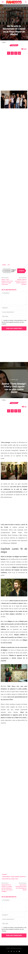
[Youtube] (19, 951)
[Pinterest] (15, 53)
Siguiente (21, 271)
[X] (12, 53)
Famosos (14, 45)
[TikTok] (14, 951)
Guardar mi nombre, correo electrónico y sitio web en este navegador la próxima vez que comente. (14, 322)
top (9, 264)
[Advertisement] (14, 75)
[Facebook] (8, 53)
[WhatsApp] (19, 53)
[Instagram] (11, 951)
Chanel (4, 264)
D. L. (5, 42)
